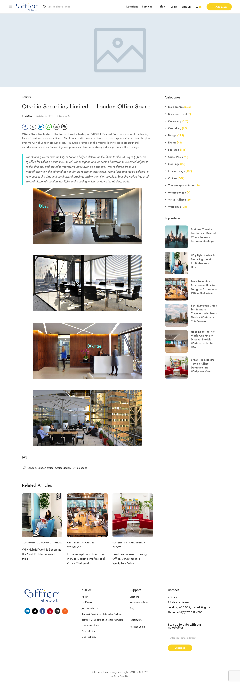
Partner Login (137, 627)
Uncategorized (177, 193)
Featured (173, 150)
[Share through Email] (56, 127)
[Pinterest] (50, 611)
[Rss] (65, 611)
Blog (162, 6)
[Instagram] (57, 611)
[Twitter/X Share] (33, 127)
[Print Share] (64, 127)
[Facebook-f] (42, 611)
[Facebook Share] (25, 127)
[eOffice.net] (27, 6)
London (32, 468)
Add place (222, 6)
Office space (79, 468)
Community (28, 542)
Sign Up (186, 7)
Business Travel (177, 114)
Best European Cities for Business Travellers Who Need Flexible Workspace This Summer (204, 313)
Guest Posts (175, 157)
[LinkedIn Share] (41, 127)
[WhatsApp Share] (49, 127)
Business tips (120, 542)
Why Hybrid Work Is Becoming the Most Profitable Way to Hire (41, 554)
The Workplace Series (181, 185)
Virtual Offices (177, 200)
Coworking (44, 542)
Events (172, 142)
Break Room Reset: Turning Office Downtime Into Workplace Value (129, 558)
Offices (26, 97)
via (24, 457)
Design (172, 135)
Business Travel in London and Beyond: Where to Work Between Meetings (203, 235)
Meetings (173, 164)
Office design (63, 468)
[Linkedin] (27, 611)
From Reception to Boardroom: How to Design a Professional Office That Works (87, 558)
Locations (132, 6)
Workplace (74, 547)
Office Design (75, 542)
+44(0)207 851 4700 (189, 612)
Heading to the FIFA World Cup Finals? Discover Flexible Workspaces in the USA (203, 339)
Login (174, 7)
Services (147, 6)
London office (45, 468)
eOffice (28, 116)
